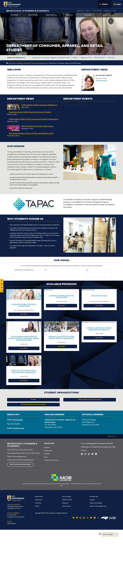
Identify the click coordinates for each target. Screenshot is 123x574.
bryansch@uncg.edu (28, 460)
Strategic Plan (94, 496)
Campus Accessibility (96, 503)
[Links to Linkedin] (96, 454)
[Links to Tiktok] (89, 454)
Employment (38, 500)
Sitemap (92, 500)
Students (88, 15)
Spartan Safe (39, 496)
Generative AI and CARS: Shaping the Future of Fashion (30, 112)
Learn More (24, 314)
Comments (38, 503)
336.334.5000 (11, 523)
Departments (33, 15)
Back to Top (111, 436)
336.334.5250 (18, 420)
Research (69, 15)
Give (114, 10)
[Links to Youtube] (92, 454)
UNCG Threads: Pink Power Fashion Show (37, 126)
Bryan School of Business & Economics (27, 11)
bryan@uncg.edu (21, 456)
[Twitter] (1, 284)
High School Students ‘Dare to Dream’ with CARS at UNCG (31, 133)
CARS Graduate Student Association (89, 399)
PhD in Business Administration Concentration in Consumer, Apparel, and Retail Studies (23, 338)
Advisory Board (99, 57)
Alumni (88, 10)
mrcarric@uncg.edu (101, 80)
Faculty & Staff (96, 10)
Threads (33, 399)
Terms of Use (66, 506)
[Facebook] (1, 280)
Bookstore (65, 503)
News (46, 457)
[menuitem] (80, 11)
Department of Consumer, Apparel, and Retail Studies (51, 57)
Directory (111, 57)
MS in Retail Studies (99, 295)
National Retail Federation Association (33, 404)
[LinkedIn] (1, 287)
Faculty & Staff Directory (51, 460)
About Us (106, 15)
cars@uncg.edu (18, 428)
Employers (107, 10)
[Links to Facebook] (82, 454)
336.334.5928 (35, 453)
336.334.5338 (28, 450)
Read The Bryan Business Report (20, 464)
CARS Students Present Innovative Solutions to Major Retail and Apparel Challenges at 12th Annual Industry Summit (40, 105)
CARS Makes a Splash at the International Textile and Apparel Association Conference (34, 119)
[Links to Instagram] (85, 454)
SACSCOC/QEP (67, 500)
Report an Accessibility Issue (98, 506)
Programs (14, 15)
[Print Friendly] (1, 290)
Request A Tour (86, 57)
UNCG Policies (66, 496)
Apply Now (80, 10)
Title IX (37, 506)
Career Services (51, 15)
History (75, 57)
